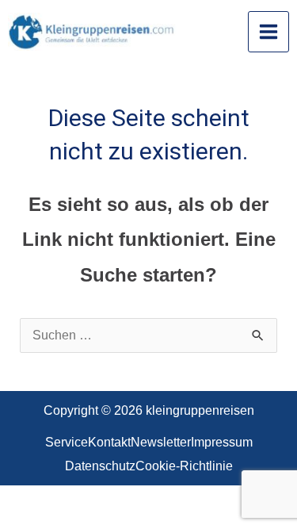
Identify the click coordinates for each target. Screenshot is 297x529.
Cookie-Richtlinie (184, 466)
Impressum (222, 442)
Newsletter (161, 442)
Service (66, 442)
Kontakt (109, 442)
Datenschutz (100, 466)
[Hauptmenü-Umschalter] (268, 31)
